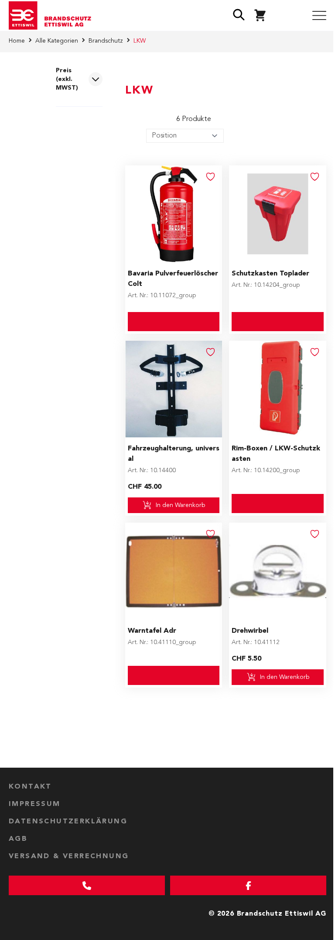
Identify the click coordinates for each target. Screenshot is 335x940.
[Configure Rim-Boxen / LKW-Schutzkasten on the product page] (278, 503)
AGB (18, 839)
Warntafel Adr (152, 631)
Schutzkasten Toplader (270, 273)
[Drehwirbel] (277, 571)
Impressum (35, 804)
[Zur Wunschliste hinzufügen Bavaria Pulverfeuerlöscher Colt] (211, 177)
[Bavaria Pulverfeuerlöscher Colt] (173, 213)
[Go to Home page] (53, 15)
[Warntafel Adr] (173, 571)
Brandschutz (106, 41)
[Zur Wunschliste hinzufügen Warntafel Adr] (211, 534)
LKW (139, 41)
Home (17, 41)
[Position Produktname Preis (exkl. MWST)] (185, 135)
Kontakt (30, 786)
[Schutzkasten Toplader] (277, 213)
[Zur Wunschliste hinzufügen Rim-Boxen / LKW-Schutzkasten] (315, 352)
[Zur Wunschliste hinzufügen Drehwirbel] (315, 534)
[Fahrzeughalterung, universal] (173, 389)
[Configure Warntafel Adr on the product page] (174, 675)
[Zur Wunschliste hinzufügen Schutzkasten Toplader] (315, 177)
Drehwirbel (250, 631)
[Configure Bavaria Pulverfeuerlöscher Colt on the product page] (174, 321)
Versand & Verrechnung (69, 856)
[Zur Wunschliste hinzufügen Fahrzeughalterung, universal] (211, 352)
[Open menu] (319, 16)
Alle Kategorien (56, 41)
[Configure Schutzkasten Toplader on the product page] (278, 321)
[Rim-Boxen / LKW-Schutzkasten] (277, 389)
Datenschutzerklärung (68, 821)
